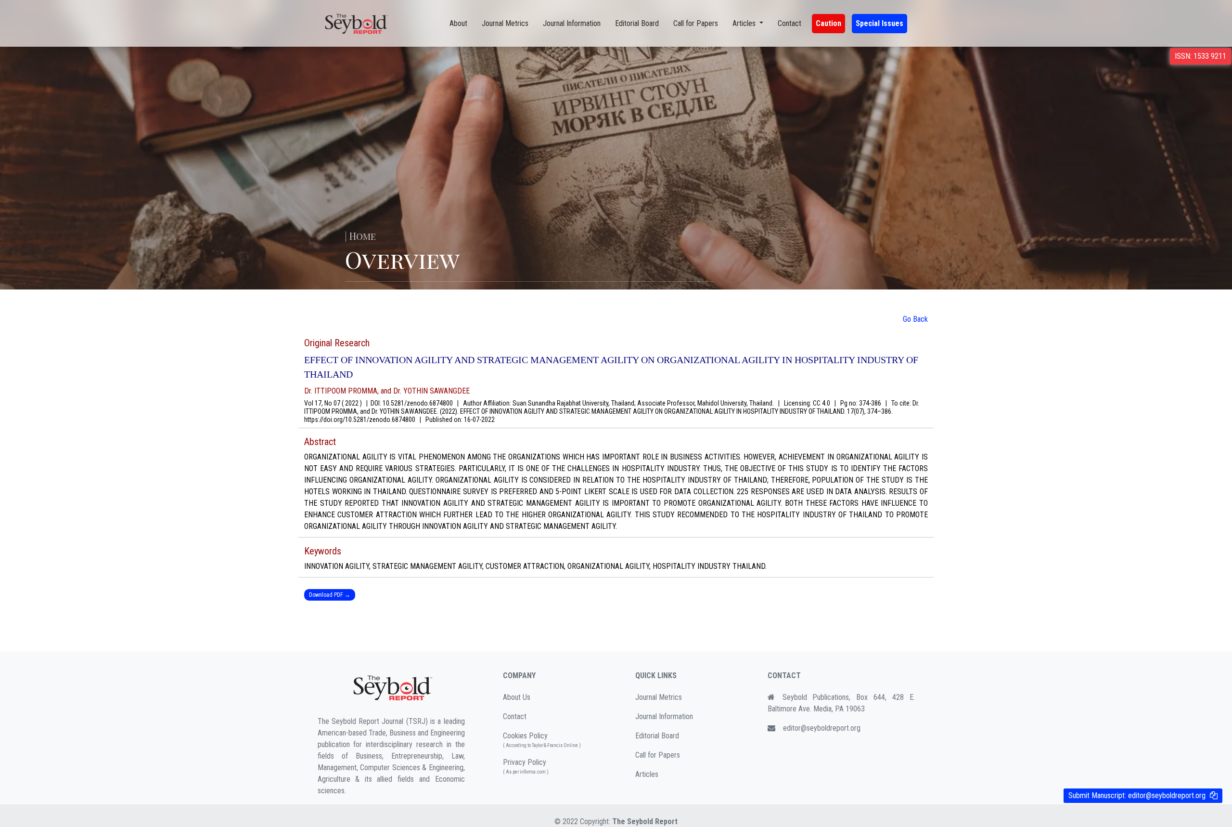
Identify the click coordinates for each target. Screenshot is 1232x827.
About (458, 23)
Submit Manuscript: (1137, 795)
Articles (646, 774)
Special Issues (879, 23)
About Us (516, 697)
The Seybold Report (645, 821)
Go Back (915, 319)
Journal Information (572, 23)
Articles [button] (744, 23)
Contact (789, 23)
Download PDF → (329, 594)
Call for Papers (695, 23)
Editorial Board (637, 23)
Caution (828, 23)
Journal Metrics (505, 23)
